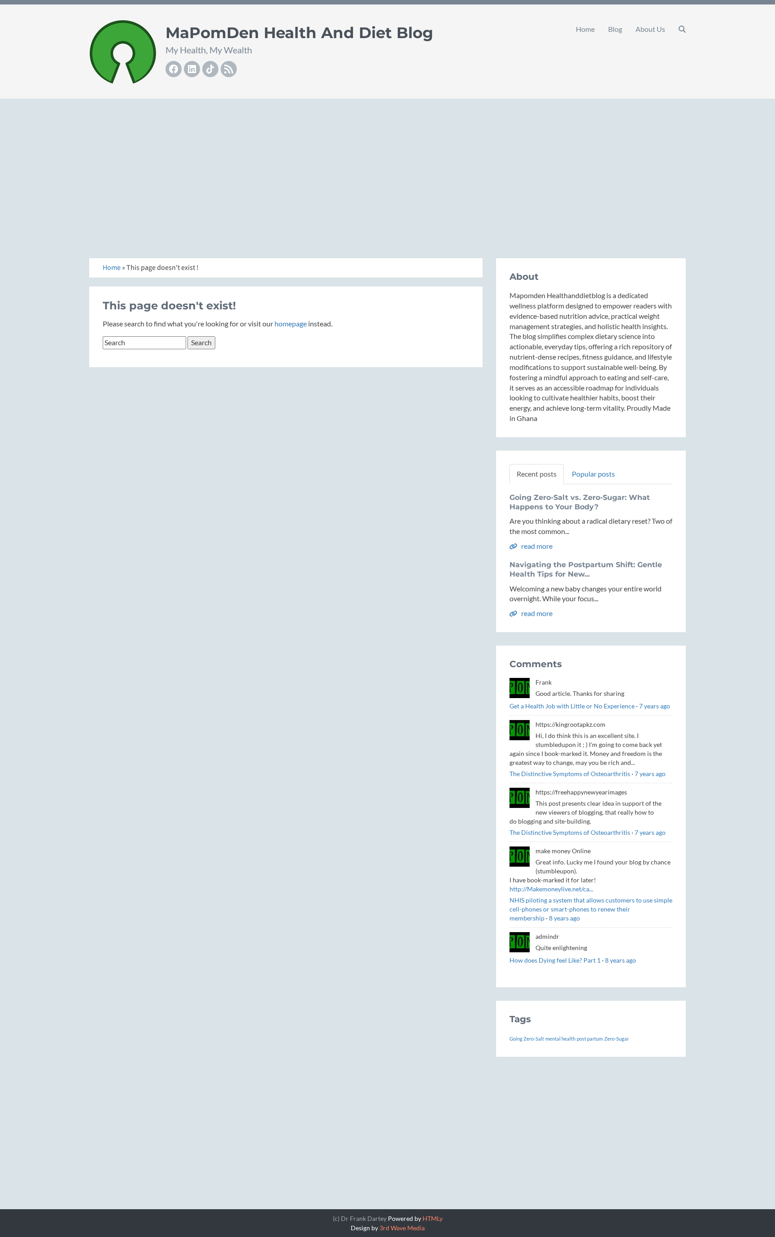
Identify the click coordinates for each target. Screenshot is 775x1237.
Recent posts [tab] (537, 473)
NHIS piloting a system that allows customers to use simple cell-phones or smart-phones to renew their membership (590, 909)
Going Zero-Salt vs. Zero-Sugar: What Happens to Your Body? (579, 502)
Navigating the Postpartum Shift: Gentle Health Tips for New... (585, 569)
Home (585, 29)
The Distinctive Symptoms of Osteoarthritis (569, 773)
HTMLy (432, 1218)
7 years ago (654, 706)
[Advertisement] (387, 168)
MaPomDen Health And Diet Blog (299, 32)
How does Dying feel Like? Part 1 (555, 960)
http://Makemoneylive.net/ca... (551, 889)
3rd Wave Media (402, 1228)
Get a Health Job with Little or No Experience (572, 706)
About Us (650, 29)
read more (536, 546)
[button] (682, 29)
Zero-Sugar (616, 1039)
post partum (590, 1039)
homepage (290, 323)
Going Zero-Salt (526, 1039)
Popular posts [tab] (593, 473)
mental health (560, 1039)
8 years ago (564, 918)
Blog (615, 29)
